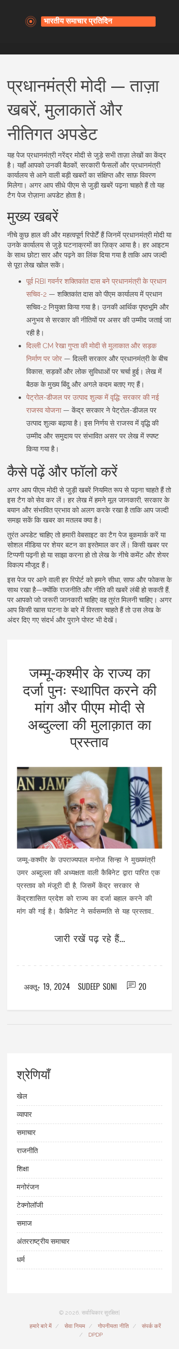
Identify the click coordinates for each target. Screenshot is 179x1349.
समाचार (26, 1132)
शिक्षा (23, 1169)
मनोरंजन (28, 1187)
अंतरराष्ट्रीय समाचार (43, 1241)
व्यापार (24, 1114)
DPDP (95, 1334)
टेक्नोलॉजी (30, 1205)
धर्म (21, 1259)
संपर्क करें (151, 1326)
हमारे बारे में (41, 1326)
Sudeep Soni (97, 986)
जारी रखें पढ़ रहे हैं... (89, 938)
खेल (22, 1096)
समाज (24, 1223)
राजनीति (27, 1150)
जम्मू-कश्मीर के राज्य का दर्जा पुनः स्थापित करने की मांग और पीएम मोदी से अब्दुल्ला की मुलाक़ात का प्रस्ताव (90, 706)
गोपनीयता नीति (113, 1326)
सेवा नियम (74, 1326)
